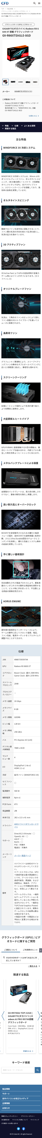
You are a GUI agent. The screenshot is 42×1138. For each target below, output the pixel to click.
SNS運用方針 (5, 1120)
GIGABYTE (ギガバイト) (23, 91)
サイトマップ (35, 1120)
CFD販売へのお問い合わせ (9, 1123)
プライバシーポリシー (28, 1116)
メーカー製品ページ (22, 855)
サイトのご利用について (20, 1120)
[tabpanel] (21, 961)
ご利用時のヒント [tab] (30, 949)
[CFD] (4, 4)
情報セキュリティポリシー (9, 1116)
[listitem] (34, 966)
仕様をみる (33, 116)
